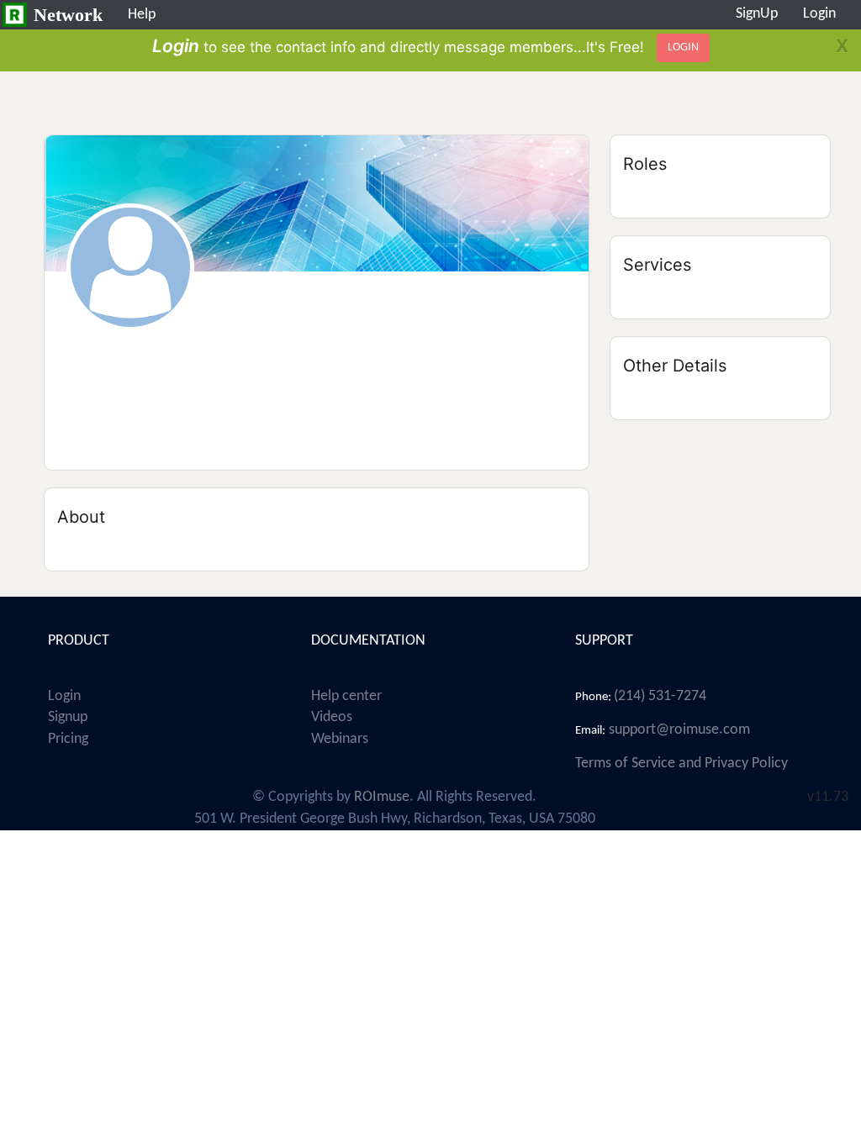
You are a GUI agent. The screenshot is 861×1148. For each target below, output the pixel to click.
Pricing (68, 739)
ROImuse (381, 797)
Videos (331, 717)
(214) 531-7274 (660, 696)
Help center (346, 696)
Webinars (339, 739)
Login (64, 696)
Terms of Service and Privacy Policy (681, 763)
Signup (67, 717)
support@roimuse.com (677, 730)
